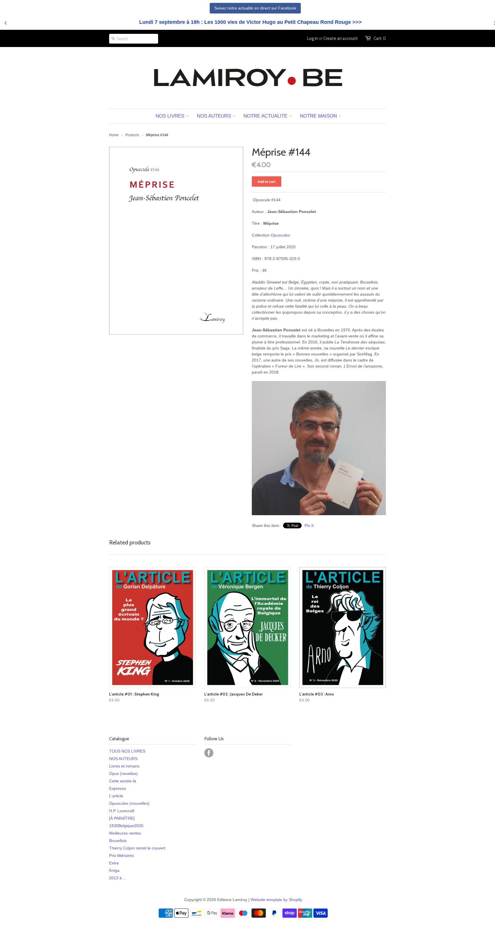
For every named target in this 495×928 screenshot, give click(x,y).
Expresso (117, 788)
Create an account (340, 38)
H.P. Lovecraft (121, 810)
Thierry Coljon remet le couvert (137, 848)
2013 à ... (117, 878)
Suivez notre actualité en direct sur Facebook (255, 8)
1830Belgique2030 (126, 825)
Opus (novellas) (123, 773)
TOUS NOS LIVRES (127, 751)
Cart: (380, 38)
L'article (116, 796)
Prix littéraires (121, 855)
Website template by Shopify (276, 899)
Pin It (309, 525)
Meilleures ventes (125, 833)
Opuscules (280, 235)
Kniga (114, 870)
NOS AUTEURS (123, 758)
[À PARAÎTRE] (122, 818)
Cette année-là (122, 781)
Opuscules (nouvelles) (129, 803)
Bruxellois (118, 840)
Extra (114, 863)
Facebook (208, 752)
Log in (312, 38)
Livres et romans (124, 766)
